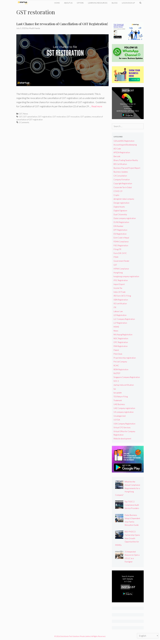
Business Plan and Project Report (127, 168)
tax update (118, 393)
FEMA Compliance (121, 241)
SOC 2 (116, 381)
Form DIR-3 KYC (120, 253)
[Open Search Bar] (140, 3)
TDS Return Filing (121, 396)
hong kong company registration (126, 276)
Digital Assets (119, 207)
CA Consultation (120, 176)
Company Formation (122, 179)
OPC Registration (121, 342)
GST (20, 113)
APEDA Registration (122, 152)
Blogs (114, 3)
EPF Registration (120, 230)
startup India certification (124, 385)
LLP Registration (120, 323)
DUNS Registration (121, 222)
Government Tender (121, 261)
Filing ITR (117, 249)
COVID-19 (118, 191)
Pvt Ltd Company (120, 361)
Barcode (117, 156)
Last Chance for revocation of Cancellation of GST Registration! (62, 24)
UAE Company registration (124, 408)
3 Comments (24, 122)
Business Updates (121, 172)
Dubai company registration (125, 218)
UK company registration (124, 412)
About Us (68, 3)
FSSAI (116, 257)
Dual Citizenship (120, 214)
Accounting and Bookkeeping (125, 145)
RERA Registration (121, 369)
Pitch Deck (118, 354)
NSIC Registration (121, 338)
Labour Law (118, 311)
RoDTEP (117, 373)
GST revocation (73, 116)
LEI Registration (120, 315)
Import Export (119, 284)
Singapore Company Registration (127, 377)
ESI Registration (120, 234)
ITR (115, 307)
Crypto (116, 195)
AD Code (117, 148)
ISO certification (120, 303)
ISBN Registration (121, 300)
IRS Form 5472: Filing (122, 296)
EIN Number (118, 226)
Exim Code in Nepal (121, 238)
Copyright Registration (123, 183)
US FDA (117, 420)
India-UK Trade (119, 292)
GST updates (85, 116)
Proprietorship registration (125, 358)
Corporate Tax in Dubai (123, 187)
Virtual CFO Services (122, 427)
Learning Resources (97, 3)
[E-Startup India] (23, 3)
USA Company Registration (124, 424)
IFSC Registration (121, 280)
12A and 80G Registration (124, 141)
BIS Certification (120, 164)
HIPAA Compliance (121, 269)
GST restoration (59, 116)
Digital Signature (120, 210)
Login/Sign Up (128, 3)
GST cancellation (30, 116)
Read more (96, 106)
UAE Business (119, 404)
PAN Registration (121, 346)
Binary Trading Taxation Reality (126, 160)
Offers (80, 3)
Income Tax (118, 288)
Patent (116, 350)
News (25, 113)
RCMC (116, 365)
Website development (122, 438)
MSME (116, 327)
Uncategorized (119, 416)
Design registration (121, 203)
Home (57, 3)
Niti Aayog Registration (123, 334)
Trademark (118, 400)
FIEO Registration (121, 245)
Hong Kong (118, 272)
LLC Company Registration (124, 319)
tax (115, 389)
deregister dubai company (124, 199)
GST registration (45, 116)
